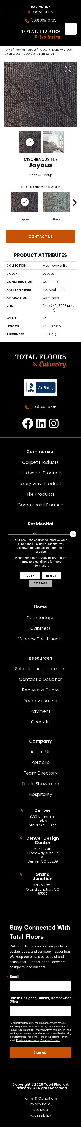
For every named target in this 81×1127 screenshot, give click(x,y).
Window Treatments (40, 639)
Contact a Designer (40, 679)
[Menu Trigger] (71, 29)
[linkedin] (41, 423)
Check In (40, 722)
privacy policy (47, 557)
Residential (40, 524)
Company (40, 741)
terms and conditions (35, 561)
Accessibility (40, 1115)
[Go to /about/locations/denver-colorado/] (40, 817)
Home (8, 50)
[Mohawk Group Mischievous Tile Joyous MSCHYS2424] (30, 142)
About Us (40, 752)
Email (14, 976)
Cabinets (40, 628)
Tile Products (41, 494)
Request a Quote (40, 690)
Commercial (40, 452)
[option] (25, 206)
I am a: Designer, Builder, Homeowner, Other (40, 999)
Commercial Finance (40, 505)
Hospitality (40, 794)
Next (74, 202)
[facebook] (28, 423)
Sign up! (40, 1052)
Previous (6, 202)
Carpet (31, 50)
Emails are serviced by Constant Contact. (38, 1040)
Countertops (40, 618)
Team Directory (40, 773)
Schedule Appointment (40, 669)
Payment (40, 711)
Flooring (19, 50)
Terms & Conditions (40, 1098)
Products (44, 50)
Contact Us (41, 236)
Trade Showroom (40, 784)
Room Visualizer (40, 701)
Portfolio (40, 762)
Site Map (40, 1110)
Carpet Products (40, 462)
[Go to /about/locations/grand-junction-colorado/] (40, 884)
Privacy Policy (40, 1104)
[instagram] (54, 423)
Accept (30, 575)
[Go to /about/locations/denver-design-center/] (40, 850)
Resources (40, 658)
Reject (51, 575)
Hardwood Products (40, 473)
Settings (40, 583)
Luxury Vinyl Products (40, 483)
